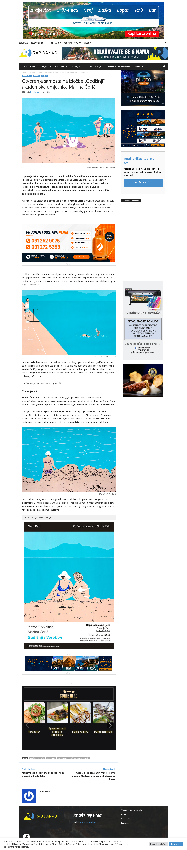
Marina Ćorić (62, 758)
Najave (45, 66)
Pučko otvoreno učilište (79, 758)
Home (24, 73)
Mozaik (36, 76)
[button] (164, 66)
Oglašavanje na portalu (131, 810)
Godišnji (33, 758)
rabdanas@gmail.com (87, 822)
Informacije (95, 66)
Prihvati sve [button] (176, 844)
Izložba (41, 758)
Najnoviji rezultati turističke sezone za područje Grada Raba (43, 774)
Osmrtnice (140, 66)
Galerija (87, 43)
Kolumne (60, 66)
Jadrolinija (51, 758)
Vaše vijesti (126, 818)
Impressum (126, 823)
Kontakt (68, 43)
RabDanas (34, 92)
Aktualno (29, 66)
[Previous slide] (27, 725)
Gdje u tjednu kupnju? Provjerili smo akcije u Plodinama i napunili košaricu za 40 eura (93, 775)
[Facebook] (166, 43)
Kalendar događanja (119, 66)
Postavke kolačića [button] (158, 844)
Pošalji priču (143, 182)
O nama (77, 43)
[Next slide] (110, 725)
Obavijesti (76, 66)
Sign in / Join (55, 43)
